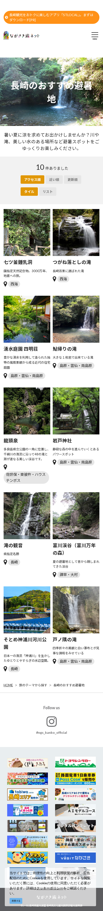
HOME (8, 685)
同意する (16, 900)
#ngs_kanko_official (51, 732)
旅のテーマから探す (33, 685)
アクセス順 (32, 179)
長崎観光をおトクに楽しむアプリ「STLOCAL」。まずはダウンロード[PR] (51, 17)
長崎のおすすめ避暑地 (69, 685)
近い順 (54, 179)
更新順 (73, 179)
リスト (48, 192)
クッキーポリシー (49, 888)
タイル (29, 192)
